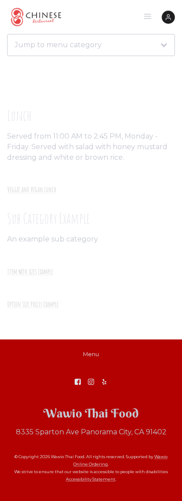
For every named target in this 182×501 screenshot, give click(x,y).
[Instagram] (91, 382)
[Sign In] (168, 17)
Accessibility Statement (90, 479)
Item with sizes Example (30, 271)
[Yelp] (104, 382)
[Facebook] (77, 382)
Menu (91, 354)
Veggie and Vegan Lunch (31, 189)
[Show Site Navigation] (147, 17)
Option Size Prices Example (32, 304)
